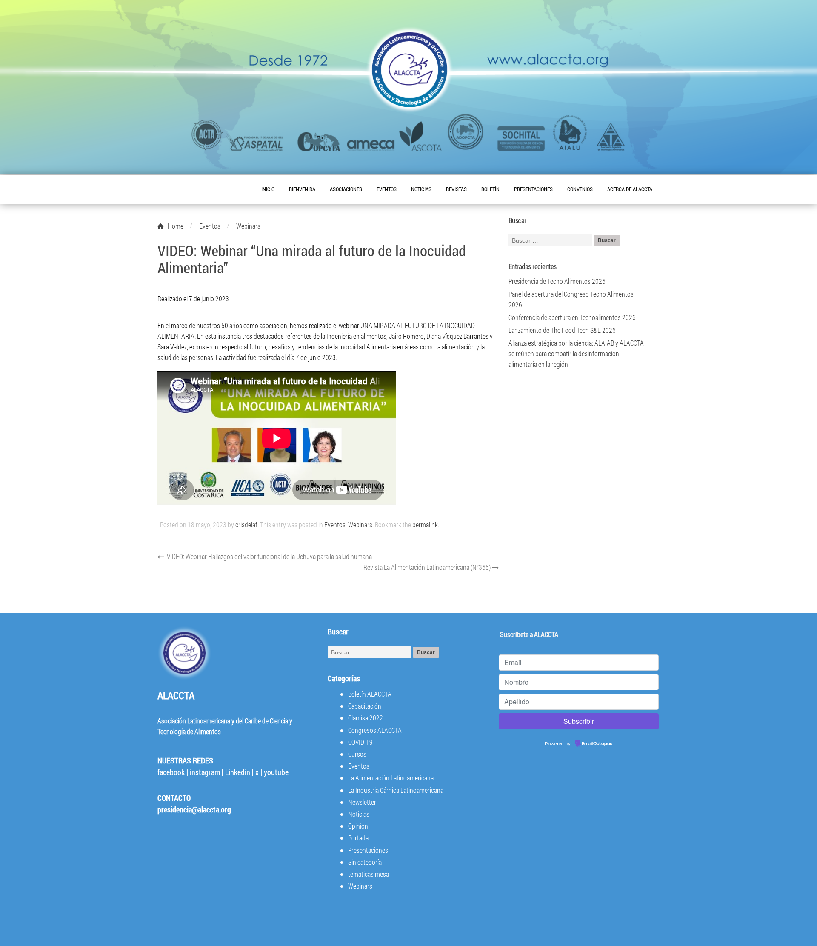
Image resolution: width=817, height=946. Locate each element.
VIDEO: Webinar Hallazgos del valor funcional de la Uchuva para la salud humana (269, 556)
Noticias (421, 189)
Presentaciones (533, 189)
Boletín (490, 189)
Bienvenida (302, 189)
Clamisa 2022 (365, 717)
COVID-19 (360, 741)
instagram (205, 772)
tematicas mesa (368, 873)
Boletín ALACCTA (369, 693)
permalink (425, 524)
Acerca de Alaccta (629, 189)
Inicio (267, 189)
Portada (358, 837)
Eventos (387, 189)
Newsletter (362, 801)
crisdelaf (246, 524)
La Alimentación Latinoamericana (391, 777)
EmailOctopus (597, 744)
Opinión (358, 825)
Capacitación (364, 705)
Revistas (456, 189)
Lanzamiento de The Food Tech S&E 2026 (562, 330)
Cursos (357, 753)
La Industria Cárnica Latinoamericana (395, 790)
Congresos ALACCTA (375, 730)
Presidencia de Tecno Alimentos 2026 (557, 281)
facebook (171, 772)
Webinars (360, 524)
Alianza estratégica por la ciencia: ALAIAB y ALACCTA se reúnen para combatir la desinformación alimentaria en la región (576, 353)
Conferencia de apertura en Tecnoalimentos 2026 (572, 317)
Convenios (580, 189)
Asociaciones (346, 189)
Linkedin (237, 772)
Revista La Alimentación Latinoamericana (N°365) (427, 567)
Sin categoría (365, 861)
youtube (276, 772)
